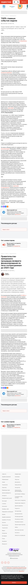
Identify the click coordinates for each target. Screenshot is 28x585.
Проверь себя (5, 509)
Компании (17, 476)
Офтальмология (18, 513)
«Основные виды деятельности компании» (14, 554)
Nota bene (4, 506)
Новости (6, 15)
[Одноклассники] (7, 206)
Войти (24, 2)
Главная (2, 15)
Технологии (5, 484)
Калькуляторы (18, 484)
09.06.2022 (3, 297)
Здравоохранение (13, 15)
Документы (17, 482)
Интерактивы (18, 511)
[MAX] (3, 206)
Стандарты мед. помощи (19, 497)
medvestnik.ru (21, 571)
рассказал (11, 108)
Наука (3, 482)
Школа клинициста (6, 492)
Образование (5, 479)
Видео (3, 530)
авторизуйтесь (16, 246)
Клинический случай (7, 498)
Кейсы (16, 527)
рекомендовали (5, 148)
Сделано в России (6, 519)
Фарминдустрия (6, 490)
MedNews (4, 541)
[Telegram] (2, 206)
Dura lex (4, 522)
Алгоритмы (17, 487)
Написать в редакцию (20, 535)
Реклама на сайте (19, 519)
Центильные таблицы (20, 493)
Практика (4, 487)
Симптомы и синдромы (20, 500)
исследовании (23, 41)
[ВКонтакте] (5, 206)
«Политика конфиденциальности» (14, 553)
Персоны (17, 479)
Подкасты (17, 508)
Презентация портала (20, 524)
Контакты (17, 532)
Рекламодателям (19, 516)
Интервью (4, 535)
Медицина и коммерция (7, 511)
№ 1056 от (23, 295)
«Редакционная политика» (14, 555)
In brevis (4, 503)
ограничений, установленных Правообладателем (16, 567)
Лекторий (4, 500)
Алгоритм (4, 495)
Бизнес (3, 514)
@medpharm (18, 214)
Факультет (4, 543)
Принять (14, 582)
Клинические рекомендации (18, 491)
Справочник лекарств (20, 503)
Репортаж (4, 533)
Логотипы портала (19, 529)
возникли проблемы (6, 72)
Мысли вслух (5, 525)
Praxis (3, 538)
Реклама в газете (19, 521)
